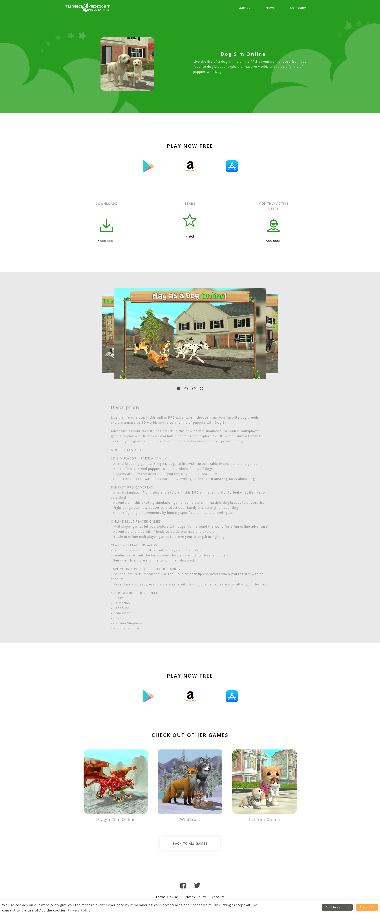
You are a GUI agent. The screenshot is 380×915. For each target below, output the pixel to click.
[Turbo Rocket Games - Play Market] (148, 166)
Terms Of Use (166, 897)
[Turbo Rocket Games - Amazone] (190, 166)
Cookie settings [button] (337, 907)
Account (218, 897)
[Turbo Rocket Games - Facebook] (183, 886)
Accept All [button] (367, 907)
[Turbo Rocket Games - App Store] (231, 166)
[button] (178, 388)
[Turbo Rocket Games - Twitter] (197, 886)
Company (298, 7)
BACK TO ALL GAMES (190, 843)
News (270, 7)
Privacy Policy (195, 897)
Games (244, 7)
